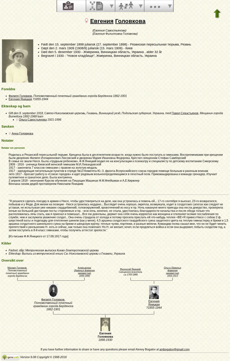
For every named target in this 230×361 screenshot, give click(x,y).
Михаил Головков (17, 267)
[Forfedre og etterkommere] (97, 6)
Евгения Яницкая (20, 99)
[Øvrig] (155, 6)
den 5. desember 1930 (64, 52)
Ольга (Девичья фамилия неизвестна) (172, 270)
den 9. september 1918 (28, 113)
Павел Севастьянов (185, 113)
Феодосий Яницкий (130, 269)
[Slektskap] (126, 6)
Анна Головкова (22, 133)
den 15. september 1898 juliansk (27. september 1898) (88, 44)
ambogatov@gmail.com (174, 349)
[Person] (68, 6)
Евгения (102, 21)
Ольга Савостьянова (33, 119)
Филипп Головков (20, 95)
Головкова (130, 21)
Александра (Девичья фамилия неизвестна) (84, 270)
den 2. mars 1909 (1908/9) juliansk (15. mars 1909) (86, 48)
